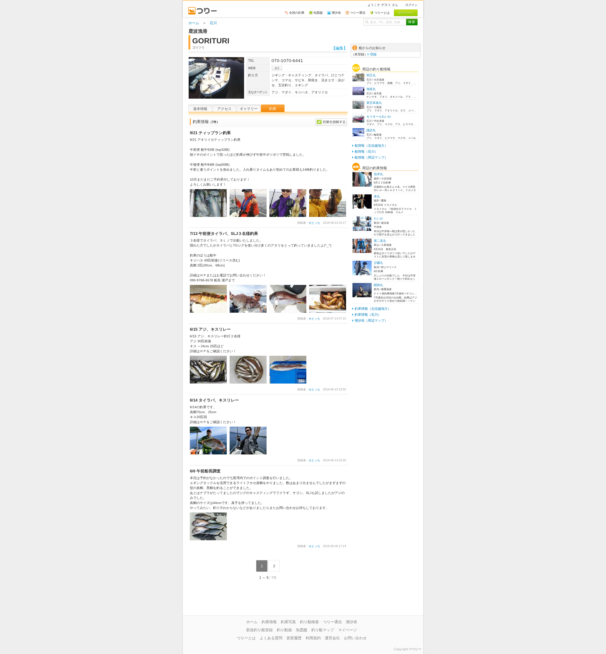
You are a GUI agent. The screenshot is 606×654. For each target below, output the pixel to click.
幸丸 (377, 196)
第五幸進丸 (374, 103)
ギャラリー (249, 109)
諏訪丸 (371, 130)
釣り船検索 (309, 622)
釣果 (272, 109)
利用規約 (313, 638)
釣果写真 (288, 622)
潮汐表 (351, 622)
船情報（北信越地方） (371, 145)
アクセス (224, 109)
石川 (213, 23)
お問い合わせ (355, 638)
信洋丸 (378, 174)
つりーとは (246, 638)
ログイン (411, 5)
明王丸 (371, 75)
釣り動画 (284, 630)
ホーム (193, 23)
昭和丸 (378, 285)
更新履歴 (294, 638)
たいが (378, 218)
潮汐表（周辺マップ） (371, 320)
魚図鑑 (301, 630)
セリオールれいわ (378, 116)
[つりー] (204, 8)
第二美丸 (380, 240)
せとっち (314, 222)
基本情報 (200, 109)
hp (277, 68)
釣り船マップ (322, 630)
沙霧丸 (378, 263)
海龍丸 (371, 89)
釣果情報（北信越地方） (373, 309)
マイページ (347, 630)
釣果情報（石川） (368, 314)
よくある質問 (271, 638)
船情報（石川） (366, 151)
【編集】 (339, 48)
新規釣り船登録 (259, 630)
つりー (416, 649)
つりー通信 (332, 622)
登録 (373, 54)
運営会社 (332, 638)
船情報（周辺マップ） (371, 157)
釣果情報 (269, 622)
